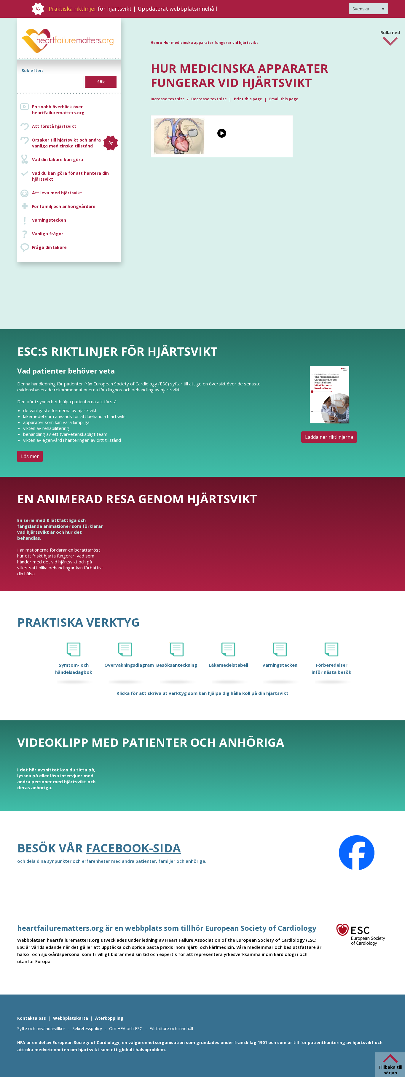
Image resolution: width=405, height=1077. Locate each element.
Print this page (248, 98)
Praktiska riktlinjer (72, 8)
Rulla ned (390, 30)
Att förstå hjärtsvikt (54, 126)
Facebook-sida (133, 848)
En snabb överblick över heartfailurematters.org (58, 109)
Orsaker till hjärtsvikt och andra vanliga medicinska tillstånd (72, 143)
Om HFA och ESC (125, 1028)
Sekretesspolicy (87, 1028)
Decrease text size (209, 98)
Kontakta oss (31, 1018)
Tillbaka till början (390, 1070)
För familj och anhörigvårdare (63, 206)
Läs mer (30, 456)
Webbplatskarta (70, 1018)
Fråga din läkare (49, 247)
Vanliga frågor (47, 233)
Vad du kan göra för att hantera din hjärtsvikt (70, 176)
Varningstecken (49, 220)
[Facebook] (356, 853)
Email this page (283, 98)
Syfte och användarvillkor (41, 1028)
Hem (155, 42)
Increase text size (168, 98)
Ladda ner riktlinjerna (329, 437)
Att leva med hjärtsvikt (57, 193)
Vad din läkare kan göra (57, 159)
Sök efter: (32, 70)
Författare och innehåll (171, 1028)
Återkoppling (109, 1018)
